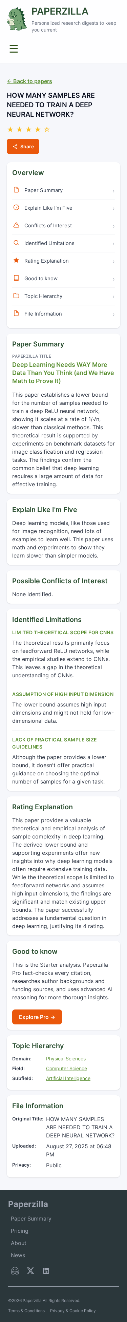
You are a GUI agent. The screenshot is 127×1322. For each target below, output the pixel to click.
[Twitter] (30, 1272)
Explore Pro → (37, 1017)
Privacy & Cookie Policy (73, 1310)
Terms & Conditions (26, 1310)
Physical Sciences (66, 1058)
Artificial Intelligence (68, 1078)
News (18, 1255)
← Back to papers (29, 81)
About (18, 1243)
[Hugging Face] (15, 1272)
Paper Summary (31, 1218)
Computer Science (66, 1068)
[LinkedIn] (46, 1272)
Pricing (19, 1230)
